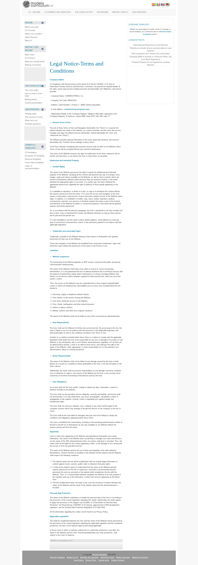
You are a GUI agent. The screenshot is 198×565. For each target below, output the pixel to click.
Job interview (139, 12)
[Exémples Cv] (163, 5)
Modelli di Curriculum (140, 557)
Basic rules (29, 55)
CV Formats (30, 30)
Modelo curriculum (123, 557)
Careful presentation (33, 103)
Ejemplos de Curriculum (89, 557)
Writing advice (31, 99)
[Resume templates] (38, 4)
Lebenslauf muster (107, 557)
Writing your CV (120, 12)
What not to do (31, 120)
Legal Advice (79, 560)
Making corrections (33, 65)
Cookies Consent (117, 560)
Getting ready (31, 114)
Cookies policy (104, 560)
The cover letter (84, 12)
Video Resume (31, 37)
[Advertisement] (35, 74)
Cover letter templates (34, 162)
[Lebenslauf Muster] (167, 5)
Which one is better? (33, 34)
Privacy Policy (91, 560)
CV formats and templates (57, 12)
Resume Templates (57, 557)
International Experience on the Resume (150, 45)
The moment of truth (33, 117)
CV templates (30, 152)
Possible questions (33, 124)
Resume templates (33, 159)
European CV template (34, 156)
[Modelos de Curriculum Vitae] (153, 5)
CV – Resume (34, 12)
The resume (102, 12)
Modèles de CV (73, 557)
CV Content (30, 58)
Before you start (32, 27)
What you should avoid (34, 61)
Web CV (28, 40)
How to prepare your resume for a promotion (151, 53)
